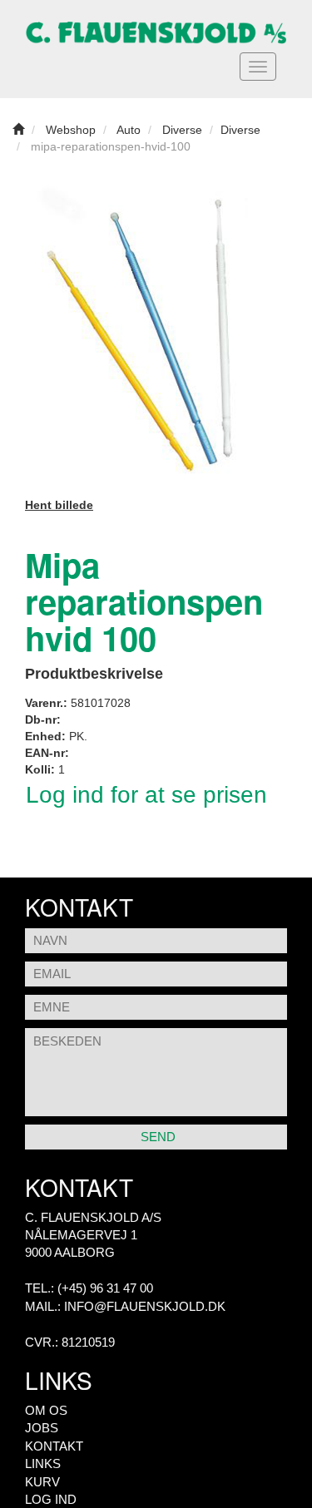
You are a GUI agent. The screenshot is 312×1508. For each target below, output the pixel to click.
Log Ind (51, 1499)
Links (43, 1463)
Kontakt (54, 1446)
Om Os (46, 1410)
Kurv (42, 1482)
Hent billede (59, 505)
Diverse (240, 129)
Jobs (41, 1428)
